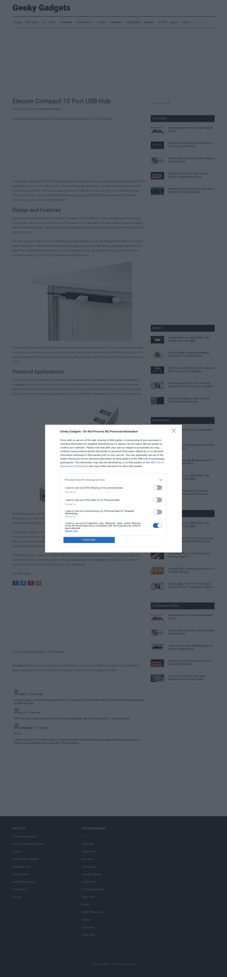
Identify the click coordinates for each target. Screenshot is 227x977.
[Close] (174, 431)
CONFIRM (89, 540)
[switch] (157, 487)
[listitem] (113, 480)
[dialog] (113, 488)
